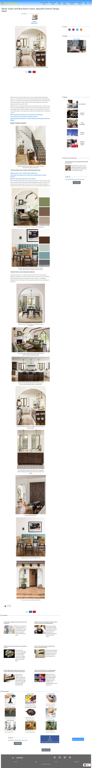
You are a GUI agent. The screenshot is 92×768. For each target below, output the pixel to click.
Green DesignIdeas (72, 3)
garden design (51, 720)
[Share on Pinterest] (34, 72)
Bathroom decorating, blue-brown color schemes (23, 178)
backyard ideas (30, 720)
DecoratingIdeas (53, 3)
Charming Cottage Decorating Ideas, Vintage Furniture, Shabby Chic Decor (10, 732)
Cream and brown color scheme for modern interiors (23, 116)
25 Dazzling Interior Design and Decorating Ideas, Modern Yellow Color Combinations (30, 706)
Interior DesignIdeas (44, 3)
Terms (56, 761)
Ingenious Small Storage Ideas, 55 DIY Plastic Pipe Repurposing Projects (10, 706)
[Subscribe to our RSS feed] (81, 30)
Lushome (11, 3)
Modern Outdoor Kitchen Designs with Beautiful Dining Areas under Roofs (30, 732)
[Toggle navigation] (90, 3)
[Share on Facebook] (29, 72)
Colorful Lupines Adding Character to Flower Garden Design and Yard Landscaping (51, 732)
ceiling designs (10, 720)
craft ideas (51, 707)
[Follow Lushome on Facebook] (69, 30)
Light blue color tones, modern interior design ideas (23, 173)
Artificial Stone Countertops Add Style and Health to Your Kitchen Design (51, 706)
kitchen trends (51, 694)
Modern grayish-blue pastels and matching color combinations (26, 114)
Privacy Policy (76, 761)
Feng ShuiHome (79, 3)
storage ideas (10, 694)
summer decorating (10, 707)
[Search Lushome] (85, 3)
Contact (15, 761)
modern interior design (82, 143)
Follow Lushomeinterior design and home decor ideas (50, 740)
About (36, 761)
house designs (82, 104)
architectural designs (30, 707)
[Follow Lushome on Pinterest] (73, 30)
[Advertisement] (46, 85)
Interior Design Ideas (34, 21)
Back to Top (46, 750)
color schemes (76, 39)
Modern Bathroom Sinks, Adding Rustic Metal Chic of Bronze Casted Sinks (30, 719)
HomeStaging (65, 3)
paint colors (30, 694)
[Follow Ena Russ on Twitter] (77, 30)
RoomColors (59, 3)
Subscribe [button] (77, 182)
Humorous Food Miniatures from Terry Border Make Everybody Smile (50, 719)
